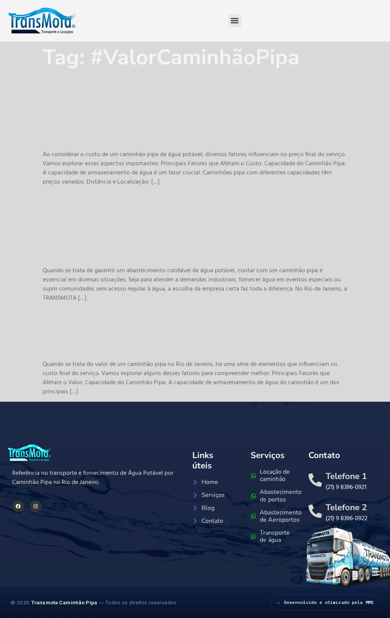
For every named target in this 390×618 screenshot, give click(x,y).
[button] (235, 20)
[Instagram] (36, 506)
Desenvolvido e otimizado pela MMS (329, 602)
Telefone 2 (346, 507)
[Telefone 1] (315, 480)
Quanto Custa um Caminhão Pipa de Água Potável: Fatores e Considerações (188, 109)
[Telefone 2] (315, 511)
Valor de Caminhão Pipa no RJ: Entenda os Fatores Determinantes (194, 331)
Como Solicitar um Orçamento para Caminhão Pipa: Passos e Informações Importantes (174, 226)
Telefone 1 (346, 476)
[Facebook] (18, 506)
